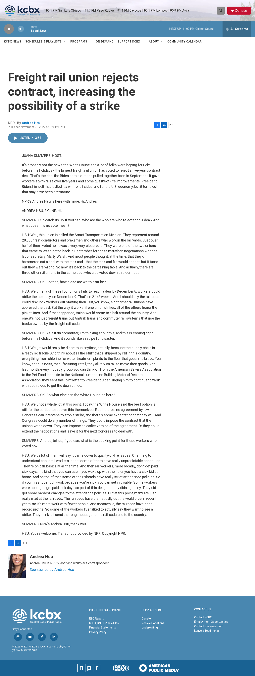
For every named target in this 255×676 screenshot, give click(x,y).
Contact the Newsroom (208, 626)
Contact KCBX (203, 617)
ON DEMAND (105, 41)
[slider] (27, 29)
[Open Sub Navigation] (64, 41)
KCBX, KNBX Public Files (104, 623)
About (154, 41)
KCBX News (12, 41)
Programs (78, 41)
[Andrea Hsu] (17, 566)
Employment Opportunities (211, 621)
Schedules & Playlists (43, 41)
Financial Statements (102, 627)
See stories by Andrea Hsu (52, 569)
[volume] (21, 29)
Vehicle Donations (153, 623)
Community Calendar (184, 41)
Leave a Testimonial (206, 630)
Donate (241, 10)
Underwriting (150, 627)
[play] (9, 29)
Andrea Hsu (31, 123)
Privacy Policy (97, 632)
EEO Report (96, 618)
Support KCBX (129, 41)
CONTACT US (202, 609)
